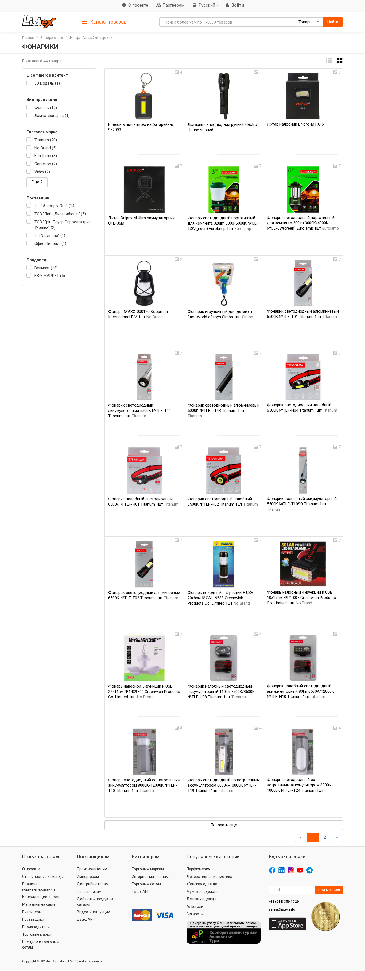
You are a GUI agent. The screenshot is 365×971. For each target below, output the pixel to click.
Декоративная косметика (209, 876)
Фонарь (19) (45, 107)
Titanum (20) (45, 140)
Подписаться (329, 890)
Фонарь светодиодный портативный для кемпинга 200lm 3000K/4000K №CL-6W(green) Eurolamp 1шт (303, 223)
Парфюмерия (198, 869)
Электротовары (52, 38)
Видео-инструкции (93, 912)
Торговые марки (36, 934)
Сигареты (195, 914)
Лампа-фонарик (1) (52, 115)
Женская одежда (202, 884)
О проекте (31, 869)
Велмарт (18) (46, 267)
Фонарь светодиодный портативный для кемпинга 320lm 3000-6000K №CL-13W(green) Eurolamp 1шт (223, 223)
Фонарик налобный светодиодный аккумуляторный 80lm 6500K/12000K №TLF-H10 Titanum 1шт (300, 691)
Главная (28, 38)
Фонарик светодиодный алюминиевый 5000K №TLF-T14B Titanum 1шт (223, 410)
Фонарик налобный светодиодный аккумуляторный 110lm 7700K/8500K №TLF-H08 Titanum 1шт (221, 691)
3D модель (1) (47, 83)
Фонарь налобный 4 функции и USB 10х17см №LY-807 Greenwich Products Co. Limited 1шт (301, 597)
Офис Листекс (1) (50, 243)
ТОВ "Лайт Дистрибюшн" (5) (60, 213)
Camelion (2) (45, 163)
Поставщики (33, 919)
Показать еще (223, 824)
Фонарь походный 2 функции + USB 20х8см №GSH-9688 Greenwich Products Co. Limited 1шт (220, 598)
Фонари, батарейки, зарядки (90, 38)
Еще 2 (37, 182)
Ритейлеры (32, 912)
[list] (329, 61)
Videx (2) (42, 171)
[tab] (104, 21)
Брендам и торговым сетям (40, 944)
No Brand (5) (45, 148)
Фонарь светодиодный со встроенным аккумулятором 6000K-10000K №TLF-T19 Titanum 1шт (224, 785)
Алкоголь (195, 906)
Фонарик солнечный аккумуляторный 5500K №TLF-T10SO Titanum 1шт (302, 504)
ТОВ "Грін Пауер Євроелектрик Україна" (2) (62, 224)
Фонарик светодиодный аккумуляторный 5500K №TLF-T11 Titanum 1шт (139, 410)
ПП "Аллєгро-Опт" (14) (55, 205)
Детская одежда (201, 899)
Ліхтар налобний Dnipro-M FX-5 (295, 124)
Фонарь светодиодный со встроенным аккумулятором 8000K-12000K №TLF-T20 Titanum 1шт (144, 785)
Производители (36, 927)
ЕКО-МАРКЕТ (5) (49, 275)
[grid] (340, 61)
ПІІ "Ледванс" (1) (49, 235)
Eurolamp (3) (45, 155)
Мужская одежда (202, 891)
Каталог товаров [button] (107, 22)
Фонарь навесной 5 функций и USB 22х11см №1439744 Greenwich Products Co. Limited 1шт (144, 691)
